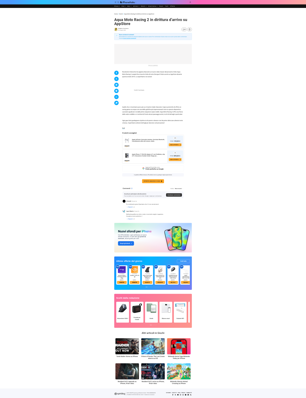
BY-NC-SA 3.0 (140, 394)
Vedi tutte (183, 261)
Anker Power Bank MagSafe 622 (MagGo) (147, 277)
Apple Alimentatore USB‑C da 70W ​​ (186, 277)
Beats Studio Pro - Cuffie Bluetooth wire (160, 277)
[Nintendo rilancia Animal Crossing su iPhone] (179, 371)
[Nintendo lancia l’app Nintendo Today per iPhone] (179, 346)
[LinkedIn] (188, 395)
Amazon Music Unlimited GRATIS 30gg (121, 277)
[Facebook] (173, 395)
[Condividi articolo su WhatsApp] (116, 97)
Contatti (174, 392)
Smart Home (152, 6)
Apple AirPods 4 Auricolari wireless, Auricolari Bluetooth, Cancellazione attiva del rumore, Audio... (148, 140)
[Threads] (183, 395)
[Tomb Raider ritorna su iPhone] (127, 346)
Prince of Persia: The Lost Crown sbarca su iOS (153, 357)
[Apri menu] (136, 2)
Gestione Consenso (149, 394)
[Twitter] (175, 395)
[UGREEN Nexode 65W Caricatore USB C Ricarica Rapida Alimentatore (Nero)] (173, 269)
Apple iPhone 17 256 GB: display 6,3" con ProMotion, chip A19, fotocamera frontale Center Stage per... (148, 155)
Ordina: (172, 188)
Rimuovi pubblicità (153, 65)
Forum (161, 6)
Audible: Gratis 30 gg (134, 276)
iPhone (116, 6)
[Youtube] (178, 395)
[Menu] (115, 2)
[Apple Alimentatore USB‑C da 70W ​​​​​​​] (186, 269)
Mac (128, 6)
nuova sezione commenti (129, 38)
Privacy (183, 392)
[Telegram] (186, 395)
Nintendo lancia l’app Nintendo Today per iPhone (179, 357)
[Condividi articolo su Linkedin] (116, 85)
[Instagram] (180, 395)
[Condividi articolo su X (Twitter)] (116, 79)
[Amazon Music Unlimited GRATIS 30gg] (122, 269)
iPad (123, 6)
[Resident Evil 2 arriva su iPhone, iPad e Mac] (153, 371)
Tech (166, 6)
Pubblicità (189, 392)
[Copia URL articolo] (116, 103)
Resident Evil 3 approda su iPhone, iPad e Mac (127, 382)
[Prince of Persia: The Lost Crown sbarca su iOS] (153, 346)
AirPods (135, 6)
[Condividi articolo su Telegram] (116, 91)
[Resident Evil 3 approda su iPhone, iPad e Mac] (127, 371)
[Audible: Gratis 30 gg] (134, 269)
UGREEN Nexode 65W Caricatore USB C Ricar (173, 277)
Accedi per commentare (174, 195)
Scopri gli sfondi (125, 243)
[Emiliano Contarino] (116, 29)
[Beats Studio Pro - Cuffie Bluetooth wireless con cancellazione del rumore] (160, 269)
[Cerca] (118, 2)
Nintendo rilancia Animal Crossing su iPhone (179, 382)
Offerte (172, 6)
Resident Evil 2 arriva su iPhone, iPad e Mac (153, 382)
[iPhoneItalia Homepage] (127, 2)
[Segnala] (134, 207)
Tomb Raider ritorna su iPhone (127, 356)
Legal (179, 392)
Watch (143, 6)
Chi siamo (168, 392)
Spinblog (135, 393)
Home (116, 14)
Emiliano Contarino (123, 28)
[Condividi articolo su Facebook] (116, 73)
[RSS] (191, 395)
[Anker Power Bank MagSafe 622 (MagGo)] (147, 269)
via (123, 128)
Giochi (121, 14)
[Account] (190, 2)
